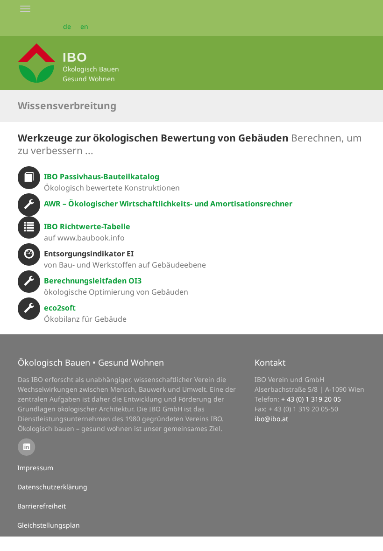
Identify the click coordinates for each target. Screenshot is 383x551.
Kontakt (270, 362)
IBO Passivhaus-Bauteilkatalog (101, 176)
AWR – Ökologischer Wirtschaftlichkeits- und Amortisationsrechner (168, 203)
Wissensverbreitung (67, 105)
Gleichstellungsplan (48, 525)
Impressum (35, 467)
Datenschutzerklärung (52, 486)
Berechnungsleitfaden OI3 (93, 281)
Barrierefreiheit (41, 506)
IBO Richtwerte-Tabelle (87, 226)
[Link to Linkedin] (26, 446)
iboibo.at (271, 418)
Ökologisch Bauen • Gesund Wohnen (91, 362)
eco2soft (60, 308)
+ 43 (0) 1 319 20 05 (311, 399)
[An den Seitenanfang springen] (369, 537)
